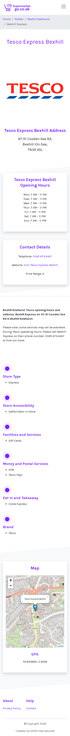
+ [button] (11, 580)
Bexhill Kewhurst (38, 19)
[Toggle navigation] (63, 6)
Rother (19, 19)
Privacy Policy (11, 708)
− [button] (11, 585)
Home (7, 19)
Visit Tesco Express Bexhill (41, 265)
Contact (31, 708)
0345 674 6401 (42, 256)
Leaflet (60, 646)
